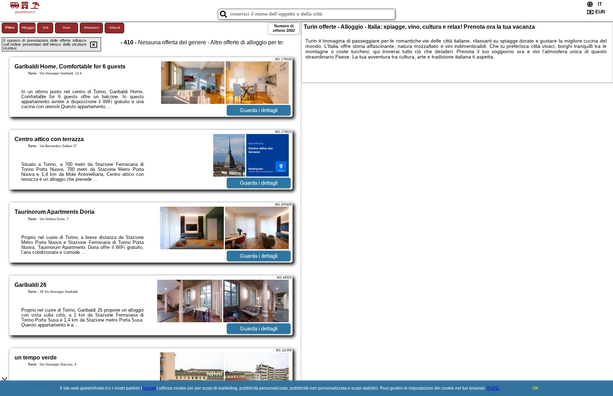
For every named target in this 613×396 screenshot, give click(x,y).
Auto (67, 27)
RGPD (493, 388)
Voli (45, 27)
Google (149, 388)
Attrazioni (91, 27)
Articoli (114, 27)
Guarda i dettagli (258, 110)
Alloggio (28, 27)
